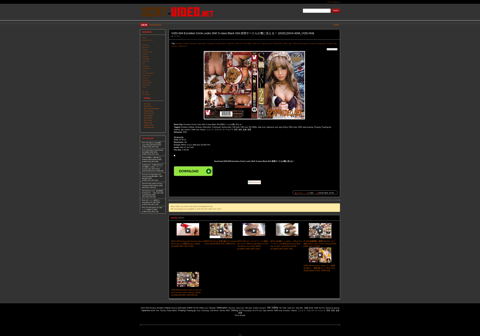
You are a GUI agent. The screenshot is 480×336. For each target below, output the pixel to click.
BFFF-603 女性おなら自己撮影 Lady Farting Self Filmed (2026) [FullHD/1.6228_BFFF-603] (151, 145)
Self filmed (214, 310)
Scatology (145, 59)
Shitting (329, 43)
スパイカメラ (319, 310)
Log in (144, 24)
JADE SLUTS (319, 308)
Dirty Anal (145, 47)
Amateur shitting (182, 43)
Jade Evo (291, 308)
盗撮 (337, 310)
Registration (155, 24)
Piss (157, 310)
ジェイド (301, 310)
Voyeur (294, 310)
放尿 (333, 310)
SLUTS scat (257, 310)
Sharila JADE (224, 310)
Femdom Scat (147, 52)
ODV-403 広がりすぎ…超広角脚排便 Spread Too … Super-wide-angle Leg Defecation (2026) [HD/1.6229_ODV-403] (153, 194)
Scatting (145, 57)
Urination (286, 310)
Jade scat (256, 43)
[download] (193, 171)
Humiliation (146, 85)
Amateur (145, 45)
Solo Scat (145, 61)
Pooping (312, 43)
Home (336, 24)
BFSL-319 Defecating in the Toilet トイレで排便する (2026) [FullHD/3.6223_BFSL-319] (152, 209)
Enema (144, 50)
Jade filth (299, 308)
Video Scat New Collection (177, 12)
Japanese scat (267, 43)
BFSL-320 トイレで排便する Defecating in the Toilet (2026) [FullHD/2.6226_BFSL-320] (151, 202)
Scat (198, 310)
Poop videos (171, 310)
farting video (221, 43)
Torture (144, 71)
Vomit (144, 87)
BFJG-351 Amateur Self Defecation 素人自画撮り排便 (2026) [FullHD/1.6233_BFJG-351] (152, 152)
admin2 (300, 193)
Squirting (145, 66)
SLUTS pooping (245, 310)
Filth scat (238, 43)
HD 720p (145, 92)
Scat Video (177, 36)
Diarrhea (231, 308)
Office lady (287, 43)
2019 (143, 308)
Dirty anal (240, 308)
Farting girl (210, 43)
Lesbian (145, 54)
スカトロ (310, 310)
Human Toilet (147, 82)
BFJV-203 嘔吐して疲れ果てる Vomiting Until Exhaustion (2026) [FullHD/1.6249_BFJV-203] (152, 159)
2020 (147, 308)
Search (335, 11)
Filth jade (230, 43)
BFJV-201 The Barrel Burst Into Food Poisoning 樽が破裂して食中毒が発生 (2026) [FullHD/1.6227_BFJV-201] (152, 177)
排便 (328, 310)
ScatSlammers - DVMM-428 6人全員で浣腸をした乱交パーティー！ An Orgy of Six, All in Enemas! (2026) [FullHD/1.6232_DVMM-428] (152, 168)
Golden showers (259, 308)
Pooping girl (321, 43)
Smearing (145, 80)
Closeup (192, 43)
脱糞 (240, 313)
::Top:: (240, 335)
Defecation (201, 43)
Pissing (145, 78)
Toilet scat (182, 46)
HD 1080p (247, 43)
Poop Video (146, 75)
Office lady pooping (300, 43)
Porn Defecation (148, 73)
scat (206, 308)
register (191, 209)
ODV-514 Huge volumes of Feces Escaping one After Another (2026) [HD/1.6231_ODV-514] (152, 185)
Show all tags (240, 315)
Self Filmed (146, 68)
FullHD (189, 308)
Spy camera (267, 310)
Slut (143, 64)
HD (194, 308)
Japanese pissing (332, 308)
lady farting (277, 43)
